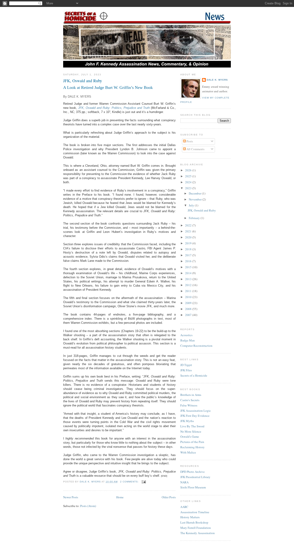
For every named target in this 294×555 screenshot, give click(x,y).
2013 (188, 279)
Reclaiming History (192, 447)
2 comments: (130, 481)
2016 (188, 261)
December (195, 193)
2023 (188, 188)
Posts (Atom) (88, 506)
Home (120, 497)
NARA (184, 482)
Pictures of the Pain (192, 442)
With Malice (188, 452)
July (192, 205)
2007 (188, 315)
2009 (188, 303)
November (195, 199)
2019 (188, 243)
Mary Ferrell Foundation (195, 528)
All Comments (195, 149)
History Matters (190, 517)
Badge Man (187, 340)
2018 (188, 249)
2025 (188, 176)
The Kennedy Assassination (197, 533)
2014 (188, 273)
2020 (188, 237)
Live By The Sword (192, 426)
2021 (188, 231)
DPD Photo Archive (192, 472)
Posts (189, 141)
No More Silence (190, 431)
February (195, 218)
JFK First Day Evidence (194, 416)
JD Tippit (186, 365)
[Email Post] (144, 481)
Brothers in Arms (190, 395)
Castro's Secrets (189, 400)
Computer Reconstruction (196, 346)
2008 (188, 309)
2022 (188, 225)
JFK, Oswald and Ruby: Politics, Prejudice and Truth (114, 108)
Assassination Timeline (194, 512)
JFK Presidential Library (195, 477)
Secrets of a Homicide (193, 375)
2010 (188, 297)
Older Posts (169, 497)
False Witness (188, 405)
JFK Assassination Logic (195, 411)
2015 (188, 267)
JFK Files (186, 370)
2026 (188, 170)
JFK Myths (187, 421)
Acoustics (186, 335)
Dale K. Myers (217, 80)
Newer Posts (70, 497)
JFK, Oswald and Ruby (82, 80)
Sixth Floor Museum (193, 487)
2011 (188, 291)
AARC (184, 507)
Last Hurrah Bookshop (194, 522)
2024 (188, 182)
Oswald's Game (189, 436)
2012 (188, 285)
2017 (188, 255)
